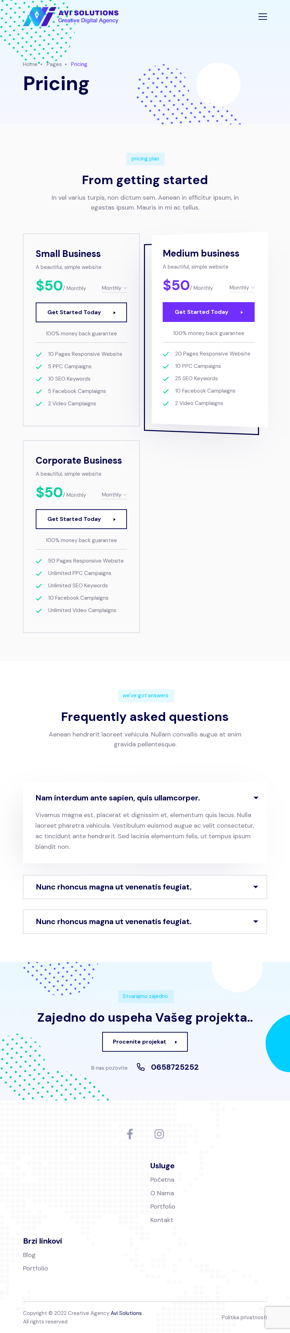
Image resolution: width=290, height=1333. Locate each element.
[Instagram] (159, 1134)
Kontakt (161, 1220)
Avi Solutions (126, 1313)
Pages (54, 64)
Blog (29, 1255)
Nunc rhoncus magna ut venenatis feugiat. (114, 887)
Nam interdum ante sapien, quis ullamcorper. (117, 798)
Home (30, 64)
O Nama (162, 1193)
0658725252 (175, 1067)
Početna (162, 1180)
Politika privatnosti (244, 1317)
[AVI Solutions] (70, 16)
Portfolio (162, 1206)
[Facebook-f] (130, 1134)
